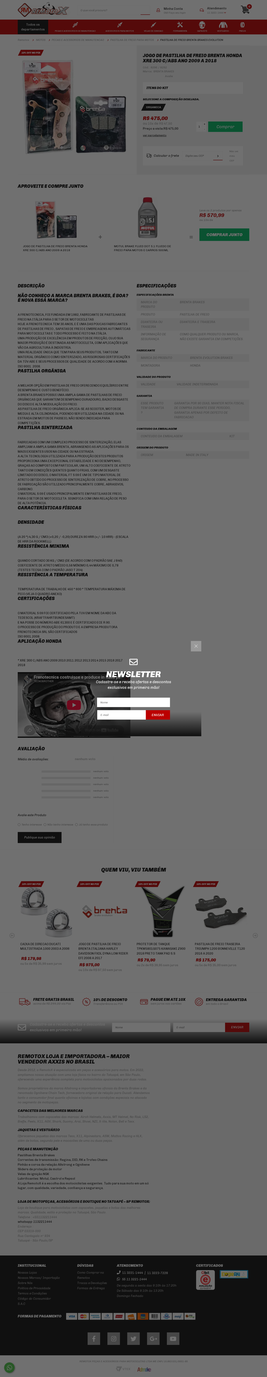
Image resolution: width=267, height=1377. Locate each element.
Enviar (158, 715)
